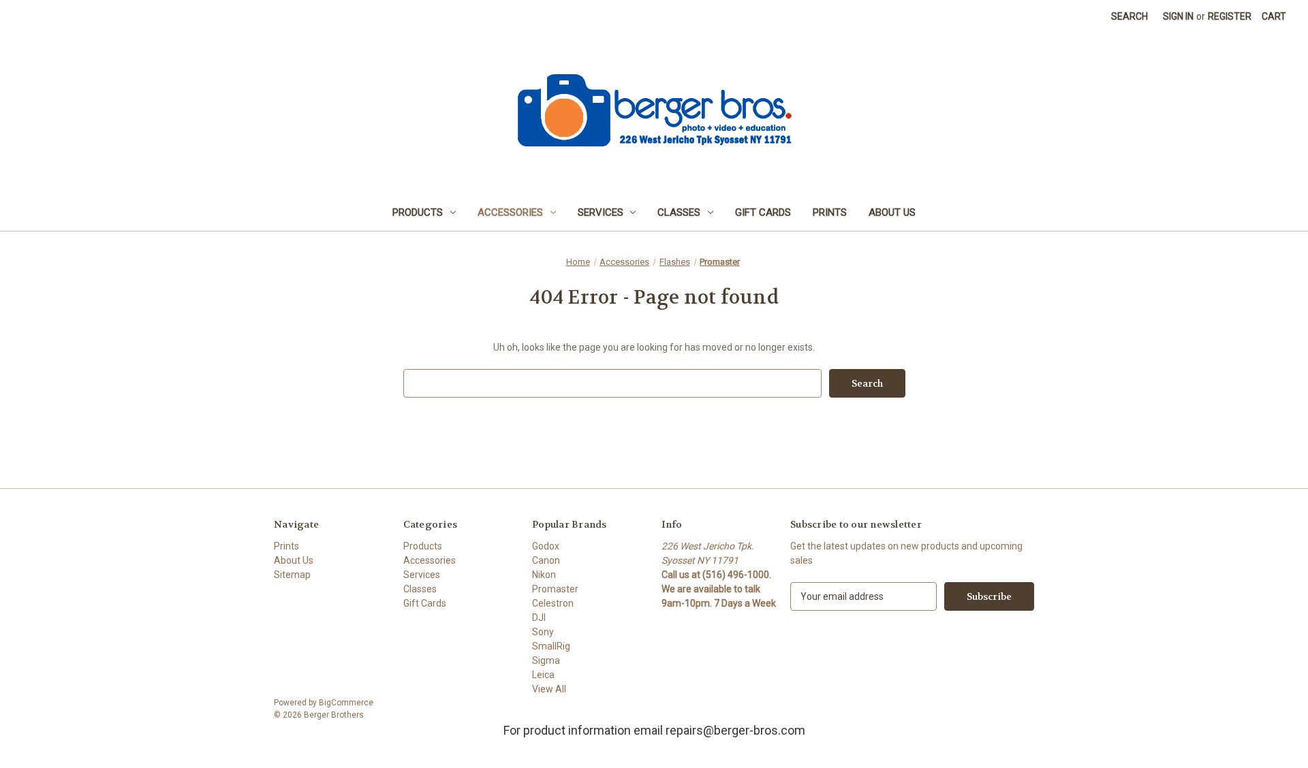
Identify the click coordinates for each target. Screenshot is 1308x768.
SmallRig (551, 646)
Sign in (1178, 16)
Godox (545, 546)
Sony (543, 631)
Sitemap (292, 574)
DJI (539, 617)
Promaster (555, 588)
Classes (678, 212)
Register (1229, 16)
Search (1129, 16)
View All (549, 689)
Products (417, 212)
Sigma (546, 660)
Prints (830, 212)
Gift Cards (763, 212)
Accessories (510, 212)
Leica (543, 674)
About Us (892, 212)
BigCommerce (346, 702)
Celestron (553, 603)
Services (600, 212)
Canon (546, 560)
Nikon (544, 574)
